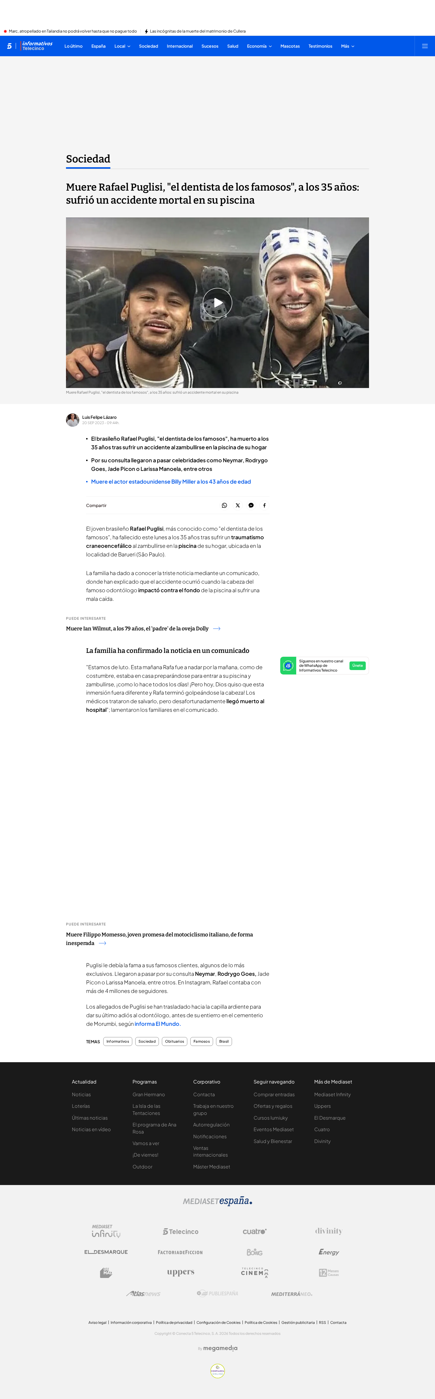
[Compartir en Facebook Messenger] (251, 505)
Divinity (322, 1141)
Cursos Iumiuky (271, 1118)
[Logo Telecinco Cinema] (254, 1272)
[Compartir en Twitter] (238, 505)
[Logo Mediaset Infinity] (106, 1231)
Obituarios (174, 1041)
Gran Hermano (149, 1094)
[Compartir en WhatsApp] (224, 505)
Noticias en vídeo (91, 1129)
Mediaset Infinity (332, 1094)
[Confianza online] (217, 1376)
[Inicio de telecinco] (9, 46)
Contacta (204, 1094)
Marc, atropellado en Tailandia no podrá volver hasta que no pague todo (73, 31)
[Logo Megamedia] (220, 1348)
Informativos (118, 1041)
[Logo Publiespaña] (217, 1293)
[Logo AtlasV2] (143, 1293)
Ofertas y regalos (273, 1106)
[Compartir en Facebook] (264, 505)
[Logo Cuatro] (255, 1231)
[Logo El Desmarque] (106, 1252)
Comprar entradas (274, 1094)
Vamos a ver (146, 1143)
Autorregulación (211, 1124)
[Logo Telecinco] (180, 1231)
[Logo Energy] (329, 1252)
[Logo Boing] (255, 1252)
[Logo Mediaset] (217, 1204)
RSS (322, 1322)
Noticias (81, 1094)
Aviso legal (97, 1322)
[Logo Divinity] (329, 1231)
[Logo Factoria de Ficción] (180, 1252)
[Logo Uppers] (180, 1273)
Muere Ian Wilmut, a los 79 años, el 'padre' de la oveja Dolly (137, 628)
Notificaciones (210, 1136)
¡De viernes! (145, 1155)
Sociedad (88, 159)
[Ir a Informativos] (36, 45)
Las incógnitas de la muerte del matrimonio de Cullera (198, 31)
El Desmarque (330, 1118)
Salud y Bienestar (273, 1141)
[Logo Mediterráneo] (291, 1293)
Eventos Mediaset (274, 1129)
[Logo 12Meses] (329, 1273)
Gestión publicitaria (298, 1322)
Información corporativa (131, 1322)
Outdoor (142, 1166)
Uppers (322, 1106)
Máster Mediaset (211, 1166)
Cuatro (322, 1129)
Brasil (224, 1041)
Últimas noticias (90, 1118)
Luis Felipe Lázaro (99, 417)
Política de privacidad (174, 1322)
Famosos (202, 1041)
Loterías (81, 1106)
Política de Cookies (261, 1322)
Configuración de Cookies (218, 1322)
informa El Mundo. (158, 1023)
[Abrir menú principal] (425, 46)
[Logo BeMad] (106, 1273)
